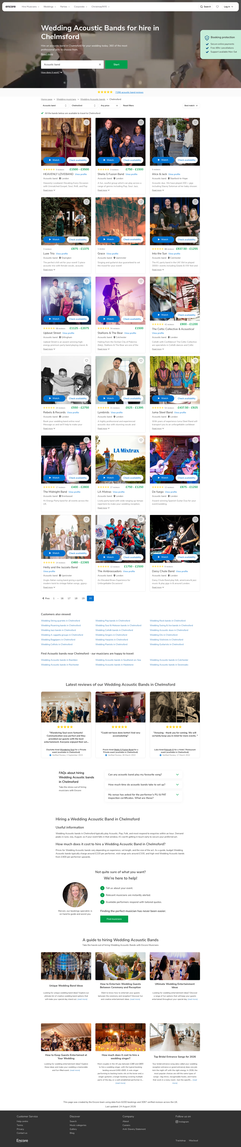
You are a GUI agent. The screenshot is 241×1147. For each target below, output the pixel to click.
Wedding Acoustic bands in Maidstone (114, 664)
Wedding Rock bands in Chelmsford (167, 620)
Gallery (73, 1129)
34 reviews (115, 328)
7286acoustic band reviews (129, 92)
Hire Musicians (29, 6)
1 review (101, 249)
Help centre (22, 1121)
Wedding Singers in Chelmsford (111, 634)
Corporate (79, 6)
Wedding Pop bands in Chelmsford (112, 620)
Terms (20, 1125)
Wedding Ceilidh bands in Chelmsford (114, 630)
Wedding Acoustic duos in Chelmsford (169, 630)
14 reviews (60, 562)
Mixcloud (193, 1140)
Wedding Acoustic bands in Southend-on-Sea (118, 660)
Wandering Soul (67, 749)
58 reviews (60, 328)
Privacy (20, 1129)
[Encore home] (11, 7)
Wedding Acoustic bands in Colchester (169, 660)
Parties (63, 6)
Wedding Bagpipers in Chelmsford (58, 639)
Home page (46, 99)
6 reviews (169, 566)
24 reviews (60, 408)
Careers (126, 1125)
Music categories (78, 1125)
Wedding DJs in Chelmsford (163, 634)
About (126, 1121)
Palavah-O (169, 749)
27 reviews (115, 487)
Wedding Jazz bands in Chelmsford (58, 630)
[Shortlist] (217, 6)
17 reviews (60, 487)
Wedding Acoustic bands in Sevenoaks (169, 664)
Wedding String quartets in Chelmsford (60, 620)
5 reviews (156, 169)
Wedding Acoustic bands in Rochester (60, 664)
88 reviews (169, 249)
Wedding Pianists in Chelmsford (111, 644)
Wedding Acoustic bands (92, 99)
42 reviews (169, 324)
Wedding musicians (66, 99)
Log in (227, 6)
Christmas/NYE (99, 6)
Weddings (48, 6)
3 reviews (60, 169)
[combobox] (55, 105)
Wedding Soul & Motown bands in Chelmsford (118, 625)
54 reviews (169, 408)
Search (207, 6)
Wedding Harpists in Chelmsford (111, 639)
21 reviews (115, 408)
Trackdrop (181, 1140)
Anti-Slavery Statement (134, 1129)
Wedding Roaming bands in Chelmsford (61, 625)
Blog (72, 1133)
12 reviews (169, 487)
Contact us (22, 1133)
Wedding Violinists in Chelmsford (166, 639)
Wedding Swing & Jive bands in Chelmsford (171, 625)
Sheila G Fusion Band (123, 749)
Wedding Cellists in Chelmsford (56, 644)
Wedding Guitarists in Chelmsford (167, 644)
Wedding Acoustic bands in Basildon (59, 660)
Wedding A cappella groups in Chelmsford (62, 634)
